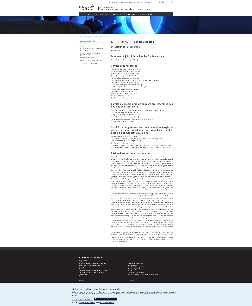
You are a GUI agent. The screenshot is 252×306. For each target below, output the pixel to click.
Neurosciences (83, 274)
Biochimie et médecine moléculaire (89, 265)
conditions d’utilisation (107, 303)
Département (115, 14)
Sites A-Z (139, 2)
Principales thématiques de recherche (92, 44)
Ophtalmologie (132, 265)
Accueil (81, 14)
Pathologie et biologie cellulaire (137, 267)
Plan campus (132, 2)
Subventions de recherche (88, 63)
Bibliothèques (124, 2)
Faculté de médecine (105, 7)
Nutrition (81, 276)
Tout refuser (99, 299)
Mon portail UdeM (147, 2)
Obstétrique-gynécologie (135, 263)
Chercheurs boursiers (87, 58)
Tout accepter (111, 299)
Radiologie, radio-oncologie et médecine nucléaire (143, 274)
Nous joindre (146, 14)
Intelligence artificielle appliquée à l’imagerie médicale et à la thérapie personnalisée (91, 48)
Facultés (118, 2)
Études (89, 14)
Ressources (131, 14)
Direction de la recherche (89, 41)
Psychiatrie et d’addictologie (136, 272)
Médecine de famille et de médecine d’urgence (93, 270)
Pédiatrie (130, 270)
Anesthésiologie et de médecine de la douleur (93, 263)
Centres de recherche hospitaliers (91, 60)
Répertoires (111, 2)
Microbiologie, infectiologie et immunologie (92, 272)
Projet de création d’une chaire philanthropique (90, 54)
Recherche (101, 14)
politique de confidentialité (87, 303)
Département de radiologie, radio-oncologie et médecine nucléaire (125, 9)
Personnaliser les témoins (82, 299)
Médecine (82, 269)
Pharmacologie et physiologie (136, 269)
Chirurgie (82, 267)
